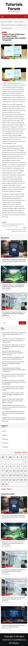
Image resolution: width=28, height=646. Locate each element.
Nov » (9, 489)
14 (21, 471)
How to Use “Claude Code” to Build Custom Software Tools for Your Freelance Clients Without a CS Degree (12, 400)
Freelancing (5, 439)
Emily (4, 42)
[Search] (25, 16)
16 (3, 475)
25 (10, 480)
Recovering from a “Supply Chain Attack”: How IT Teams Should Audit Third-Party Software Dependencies (13, 313)
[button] (2, 16)
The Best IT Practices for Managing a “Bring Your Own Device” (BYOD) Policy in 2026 (13, 358)
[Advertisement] (14, 63)
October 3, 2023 (10, 42)
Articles (4, 431)
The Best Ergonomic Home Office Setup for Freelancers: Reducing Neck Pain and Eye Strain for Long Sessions (14, 407)
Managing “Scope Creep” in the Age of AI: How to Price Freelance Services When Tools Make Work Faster (13, 419)
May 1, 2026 (8, 262)
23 (3, 480)
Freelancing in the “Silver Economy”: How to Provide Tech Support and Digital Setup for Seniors (13, 394)
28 (21, 480)
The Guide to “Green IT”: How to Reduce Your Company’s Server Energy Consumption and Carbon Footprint (13, 286)
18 (10, 475)
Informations (4, 255)
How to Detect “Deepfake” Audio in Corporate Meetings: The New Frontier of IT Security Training (13, 376)
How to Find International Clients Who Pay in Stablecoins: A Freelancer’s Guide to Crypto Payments (13, 413)
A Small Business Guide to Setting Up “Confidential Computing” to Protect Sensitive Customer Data (13, 369)
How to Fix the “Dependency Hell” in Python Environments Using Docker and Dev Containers (13, 363)
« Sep (3, 489)
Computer (4, 435)
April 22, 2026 (9, 628)
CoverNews (17, 639)
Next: (16, 229)
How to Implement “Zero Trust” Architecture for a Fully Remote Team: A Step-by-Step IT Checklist (13, 388)
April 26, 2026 (9, 316)
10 (6, 471)
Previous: (13, 223)
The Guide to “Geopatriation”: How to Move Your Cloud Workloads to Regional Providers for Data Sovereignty (14, 382)
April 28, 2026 (9, 289)
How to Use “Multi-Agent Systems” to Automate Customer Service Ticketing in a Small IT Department (12, 352)
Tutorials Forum (14, 6)
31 (6, 484)
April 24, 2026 (9, 602)
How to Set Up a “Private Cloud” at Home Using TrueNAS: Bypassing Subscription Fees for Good (13, 334)
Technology (4, 32)
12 (14, 471)
